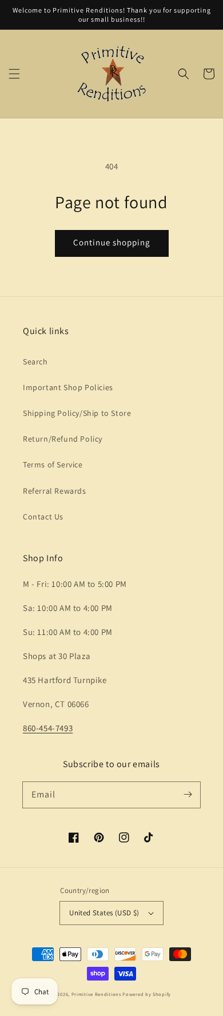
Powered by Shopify (146, 994)
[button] (14, 73)
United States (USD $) (104, 913)
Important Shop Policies (68, 387)
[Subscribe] (187, 794)
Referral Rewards (54, 491)
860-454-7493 (48, 728)
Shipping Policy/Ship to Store (77, 413)
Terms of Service (53, 464)
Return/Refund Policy (62, 439)
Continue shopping (111, 242)
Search (35, 361)
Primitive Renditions (96, 994)
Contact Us (43, 516)
